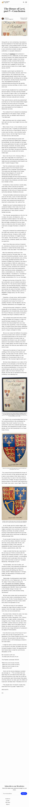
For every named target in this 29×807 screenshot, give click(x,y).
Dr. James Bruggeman (9, 19)
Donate (7, 800)
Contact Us (7, 798)
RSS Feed (8, 802)
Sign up (7, 804)
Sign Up (24, 793)
